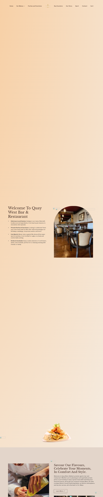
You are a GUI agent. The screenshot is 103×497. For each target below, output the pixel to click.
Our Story (69, 6)
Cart (91, 6)
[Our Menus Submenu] (24, 6)
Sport (77, 6)
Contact (84, 6)
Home (11, 6)
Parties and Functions (35, 6)
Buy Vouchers (58, 6)
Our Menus (19, 6)
